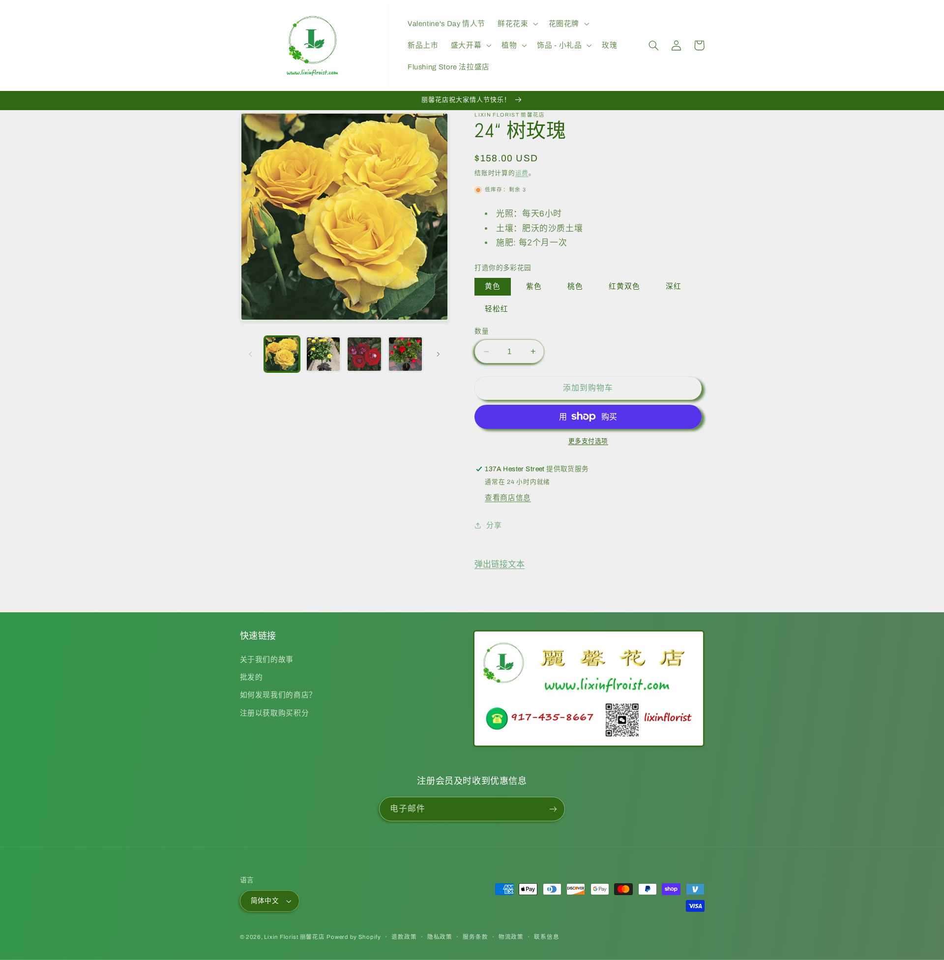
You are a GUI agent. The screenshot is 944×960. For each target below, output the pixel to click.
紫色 (534, 286)
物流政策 (511, 937)
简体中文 (265, 900)
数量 (481, 331)
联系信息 (546, 937)
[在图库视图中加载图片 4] (405, 354)
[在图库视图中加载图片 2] (323, 354)
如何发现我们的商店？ (278, 695)
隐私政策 (439, 937)
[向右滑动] (438, 354)
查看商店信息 (508, 498)
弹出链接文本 (499, 564)
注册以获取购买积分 (274, 713)
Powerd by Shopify (353, 937)
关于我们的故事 (267, 659)
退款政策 (403, 937)
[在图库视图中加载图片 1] (282, 354)
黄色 (493, 286)
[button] (517, 23)
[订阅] (553, 809)
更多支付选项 (588, 441)
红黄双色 (624, 286)
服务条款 (475, 937)
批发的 (251, 677)
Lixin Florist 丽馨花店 (294, 937)
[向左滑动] (251, 354)
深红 (673, 286)
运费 (522, 173)
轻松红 (496, 309)
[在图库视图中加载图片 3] (364, 354)
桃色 (575, 286)
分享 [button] (494, 525)
